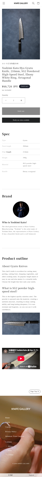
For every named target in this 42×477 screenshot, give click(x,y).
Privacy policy (10, 431)
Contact (8, 427)
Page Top (34, 391)
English (31, 475)
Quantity (5, 95)
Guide (7, 422)
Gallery (10, 455)
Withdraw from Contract (14, 436)
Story (10, 450)
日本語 (10, 475)
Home (7, 418)
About (10, 446)
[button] (3, 3)
